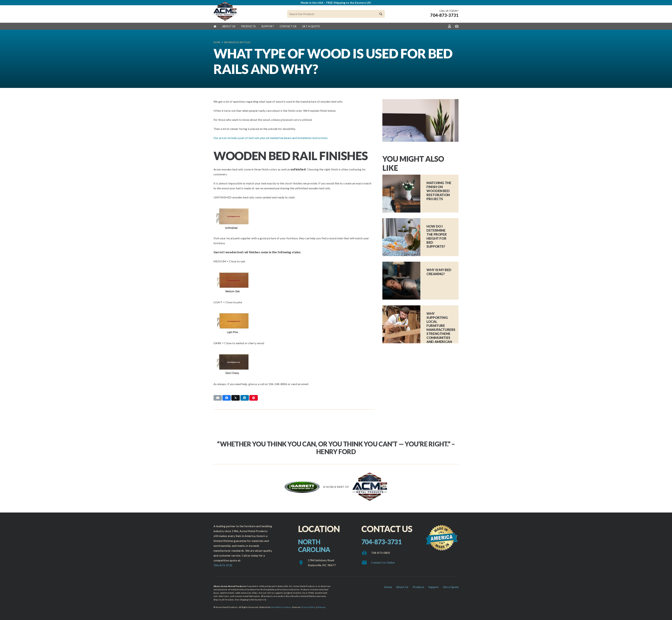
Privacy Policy (308, 607)
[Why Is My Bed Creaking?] (401, 281)
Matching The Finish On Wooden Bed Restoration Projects (438, 191)
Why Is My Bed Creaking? (438, 272)
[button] (238, 26)
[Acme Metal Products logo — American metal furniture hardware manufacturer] (225, 11)
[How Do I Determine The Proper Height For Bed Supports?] (401, 237)
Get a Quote (450, 587)
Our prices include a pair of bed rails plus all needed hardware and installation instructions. (271, 137)
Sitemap (321, 607)
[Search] (381, 14)
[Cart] (456, 26)
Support (433, 587)
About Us (402, 587)
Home (388, 587)
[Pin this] (253, 398)
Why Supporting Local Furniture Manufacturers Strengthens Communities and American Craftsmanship (440, 329)
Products (418, 587)
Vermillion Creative (281, 607)
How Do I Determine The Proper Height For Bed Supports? (436, 236)
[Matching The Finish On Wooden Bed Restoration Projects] (401, 194)
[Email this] (218, 398)
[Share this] (226, 398)
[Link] (449, 26)
